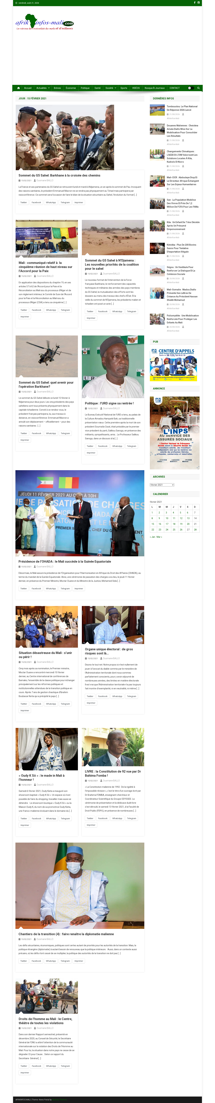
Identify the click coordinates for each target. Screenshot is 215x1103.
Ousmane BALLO (45, 180)
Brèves (57, 88)
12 (181, 518)
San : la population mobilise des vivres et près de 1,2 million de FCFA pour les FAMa (182, 203)
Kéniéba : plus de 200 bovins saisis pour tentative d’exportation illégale (181, 248)
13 (188, 518)
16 (160, 524)
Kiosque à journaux (155, 88)
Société (109, 88)
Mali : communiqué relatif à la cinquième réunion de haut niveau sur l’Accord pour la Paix (45, 267)
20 (188, 524)
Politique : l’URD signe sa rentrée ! (109, 403)
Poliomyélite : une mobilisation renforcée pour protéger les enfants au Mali (183, 319)
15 (153, 524)
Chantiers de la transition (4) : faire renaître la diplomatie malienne (66, 934)
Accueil (27, 88)
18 (174, 524)
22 (153, 529)
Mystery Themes (59, 1100)
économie (71, 88)
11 (174, 518)
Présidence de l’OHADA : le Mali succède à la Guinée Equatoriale (65, 561)
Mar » (159, 537)
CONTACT (175, 88)
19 (181, 524)
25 (174, 529)
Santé (98, 88)
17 (167, 524)
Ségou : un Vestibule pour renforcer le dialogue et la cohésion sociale (181, 270)
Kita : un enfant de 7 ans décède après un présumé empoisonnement (183, 225)
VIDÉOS (136, 88)
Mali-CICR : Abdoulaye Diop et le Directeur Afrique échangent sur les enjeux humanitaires (183, 181)
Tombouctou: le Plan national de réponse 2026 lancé (182, 108)
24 (167, 529)
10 (167, 518)
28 (195, 529)
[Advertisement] (107, 61)
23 (160, 529)
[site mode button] (191, 88)
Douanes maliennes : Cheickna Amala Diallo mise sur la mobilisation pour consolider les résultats (182, 130)
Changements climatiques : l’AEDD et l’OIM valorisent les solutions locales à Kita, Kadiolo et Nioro (182, 156)
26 (181, 529)
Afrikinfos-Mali (173, 118)
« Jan (152, 537)
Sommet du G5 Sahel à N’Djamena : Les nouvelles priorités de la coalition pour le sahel (112, 265)
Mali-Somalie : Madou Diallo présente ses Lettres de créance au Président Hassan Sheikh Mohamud (182, 294)
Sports (124, 88)
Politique (85, 88)
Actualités (42, 88)
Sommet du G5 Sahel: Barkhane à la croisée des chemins (59, 175)
